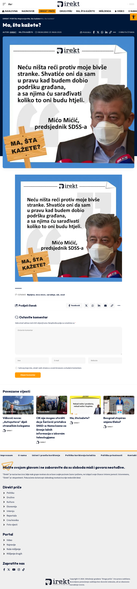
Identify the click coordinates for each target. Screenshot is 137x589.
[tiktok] (23, 569)
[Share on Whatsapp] (102, 32)
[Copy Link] (110, 32)
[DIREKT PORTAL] (69, 4)
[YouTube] (14, 569)
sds (57, 294)
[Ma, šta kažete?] (85, 405)
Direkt (13, 32)
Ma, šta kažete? (80, 418)
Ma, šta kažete (26, 32)
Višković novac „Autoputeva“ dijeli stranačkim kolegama (16, 421)
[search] (125, 4)
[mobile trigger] (5, 4)
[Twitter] (9, 569)
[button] (133, 16)
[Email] (105, 305)
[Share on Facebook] (94, 32)
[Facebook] (4, 569)
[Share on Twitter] (98, 32)
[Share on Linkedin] (106, 32)
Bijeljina (31, 294)
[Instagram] (19, 569)
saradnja (51, 294)
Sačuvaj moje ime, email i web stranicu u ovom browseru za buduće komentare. (50, 368)
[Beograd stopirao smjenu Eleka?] (118, 405)
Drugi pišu (10, 412)
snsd (62, 294)
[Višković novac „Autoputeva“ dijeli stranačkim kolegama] (18, 405)
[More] (114, 32)
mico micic (41, 294)
